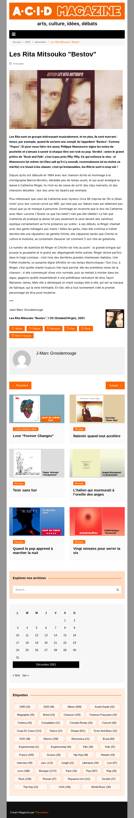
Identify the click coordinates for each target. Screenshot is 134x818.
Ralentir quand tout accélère (96, 436)
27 (46, 650)
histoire (108, 754)
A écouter (18, 63)
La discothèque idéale (26, 429)
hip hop (80, 754)
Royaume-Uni (79, 778)
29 (64, 650)
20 (46, 642)
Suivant (113, 385)
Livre (23, 770)
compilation (50, 722)
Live (112, 762)
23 (74, 642)
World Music (101, 786)
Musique (79, 429)
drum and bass (105, 730)
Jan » (25, 675)
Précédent (22, 385)
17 (17, 642)
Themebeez (42, 812)
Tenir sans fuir (25, 490)
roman (49, 778)
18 (27, 642)
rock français (23, 335)
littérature (90, 762)
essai (108, 738)
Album (18, 328)
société (109, 778)
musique (55, 328)
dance (56, 730)
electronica (81, 738)
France (26, 754)
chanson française (103, 714)
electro (51, 738)
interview (24, 762)
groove (54, 754)
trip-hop (30, 786)
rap (112, 770)
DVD (25, 738)
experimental (29, 746)
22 (64, 642)
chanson (72, 714)
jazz (47, 762)
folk (110, 746)
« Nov (16, 675)
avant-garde (105, 706)
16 (74, 635)
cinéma (25, 722)
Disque (36, 328)
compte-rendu (81, 722)
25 (27, 650)
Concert (109, 722)
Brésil (49, 714)
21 (55, 642)
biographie (25, 714)
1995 (24, 706)
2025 (48, 706)
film (88, 746)
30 (74, 650)
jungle (67, 762)
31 (17, 657)
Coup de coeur (29, 730)
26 (36, 650)
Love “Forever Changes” (33, 436)
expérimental (61, 746)
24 (17, 650)
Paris (71, 770)
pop (72, 328)
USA (65, 786)
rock (87, 328)
